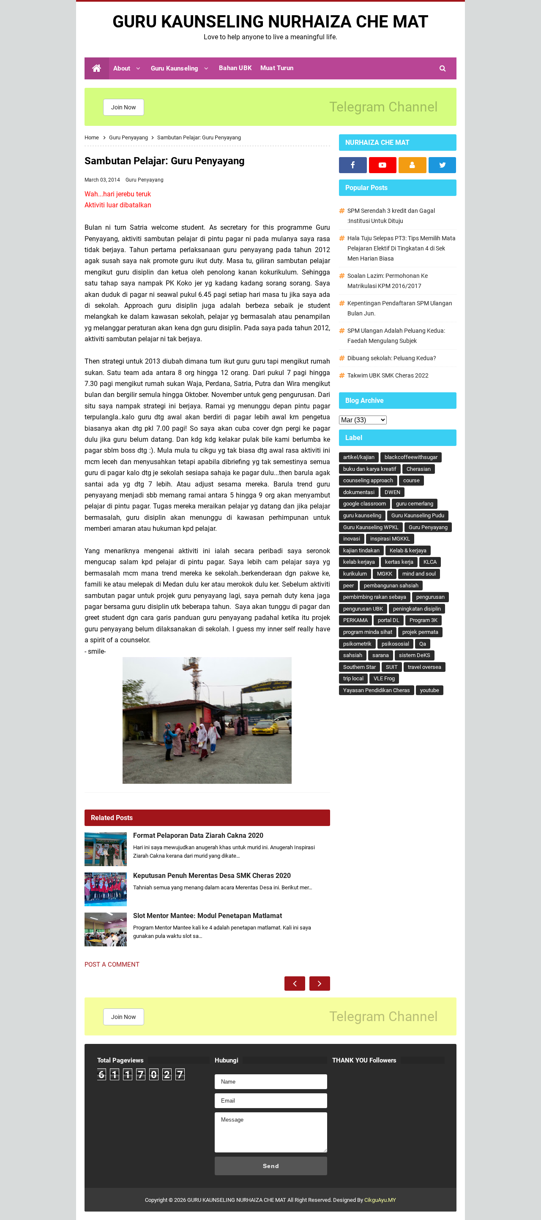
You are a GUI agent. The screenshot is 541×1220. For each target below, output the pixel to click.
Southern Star (359, 667)
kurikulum (355, 574)
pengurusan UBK (363, 609)
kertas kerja (399, 562)
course (411, 480)
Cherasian (419, 469)
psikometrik (357, 644)
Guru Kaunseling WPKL (371, 527)
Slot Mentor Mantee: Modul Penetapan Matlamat (207, 916)
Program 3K (423, 620)
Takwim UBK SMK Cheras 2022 (388, 375)
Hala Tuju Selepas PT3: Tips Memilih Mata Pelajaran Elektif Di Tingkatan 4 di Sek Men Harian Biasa (401, 248)
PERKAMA (355, 620)
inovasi (351, 538)
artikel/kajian (358, 457)
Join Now (123, 107)
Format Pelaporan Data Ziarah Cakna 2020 (198, 835)
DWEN (392, 492)
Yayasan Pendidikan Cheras (376, 690)
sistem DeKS (414, 655)
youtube (429, 690)
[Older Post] (319, 983)
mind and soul (419, 574)
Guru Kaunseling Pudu (417, 515)
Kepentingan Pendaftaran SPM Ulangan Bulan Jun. (399, 308)
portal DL (388, 620)
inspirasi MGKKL (390, 538)
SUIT (392, 667)
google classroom (364, 503)
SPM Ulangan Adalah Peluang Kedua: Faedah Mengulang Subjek (396, 335)
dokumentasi (358, 492)
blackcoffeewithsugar (411, 457)
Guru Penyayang (145, 180)
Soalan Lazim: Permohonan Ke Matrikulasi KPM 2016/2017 (387, 280)
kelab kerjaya (359, 562)
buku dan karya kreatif (369, 469)
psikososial (395, 644)
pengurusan (430, 597)
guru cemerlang (414, 503)
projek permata (420, 632)
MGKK (384, 574)
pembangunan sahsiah (391, 585)
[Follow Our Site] (412, 165)
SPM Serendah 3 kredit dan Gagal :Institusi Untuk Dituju (391, 215)
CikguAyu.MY (380, 1200)
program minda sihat (367, 632)
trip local (353, 678)
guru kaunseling (362, 515)
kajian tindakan (361, 550)
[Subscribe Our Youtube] (383, 165)
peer (348, 585)
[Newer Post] (294, 983)
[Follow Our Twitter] (442, 165)
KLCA (430, 562)
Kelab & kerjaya (408, 550)
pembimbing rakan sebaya (374, 597)
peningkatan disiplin (417, 609)
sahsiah (352, 655)
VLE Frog (384, 678)
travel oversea (424, 667)
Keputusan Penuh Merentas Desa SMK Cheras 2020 (212, 875)
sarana (380, 655)
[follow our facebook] (353, 165)
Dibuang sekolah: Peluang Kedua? (391, 358)
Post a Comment (112, 964)
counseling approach (368, 480)
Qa (422, 644)
